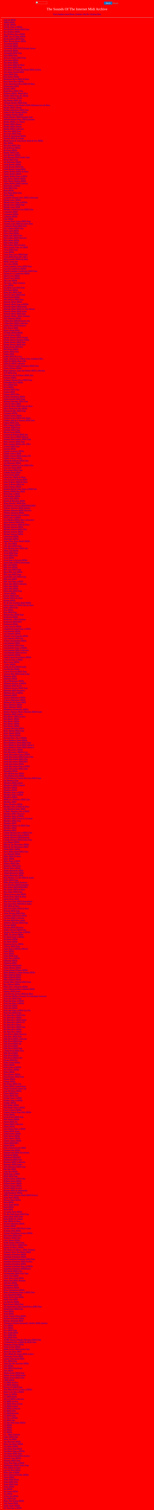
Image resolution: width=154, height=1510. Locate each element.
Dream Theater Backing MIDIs (16, 340)
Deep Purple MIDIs (12, 297)
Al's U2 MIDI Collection (14, 1399)
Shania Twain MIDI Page (14, 1373)
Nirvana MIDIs (10, 925)
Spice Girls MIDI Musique (15, 1280)
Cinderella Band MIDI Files (15, 226)
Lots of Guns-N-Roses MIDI (15, 479)
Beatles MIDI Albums (13, 107)
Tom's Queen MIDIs (12, 1138)
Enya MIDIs (9, 387)
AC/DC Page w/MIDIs (13, 27)
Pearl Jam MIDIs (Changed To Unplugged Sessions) (25, 996)
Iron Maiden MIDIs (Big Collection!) (19, 520)
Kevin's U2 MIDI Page (13, 1387)
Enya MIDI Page (10, 385)
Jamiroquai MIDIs (11, 536)
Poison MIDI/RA (11, 1060)
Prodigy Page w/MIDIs (13, 1100)
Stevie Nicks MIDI (11, 899)
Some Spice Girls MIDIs (14, 1278)
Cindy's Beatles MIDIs (13, 98)
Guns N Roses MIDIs (12, 486)
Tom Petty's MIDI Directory (15, 1034)
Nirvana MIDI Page (12, 911)
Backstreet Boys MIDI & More (16, 79)
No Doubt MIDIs (11, 939)
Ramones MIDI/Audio (13, 1164)
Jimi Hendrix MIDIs (12, 496)
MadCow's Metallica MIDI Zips (17, 799)
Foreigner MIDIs (10, 413)
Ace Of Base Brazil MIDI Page (16, 29)
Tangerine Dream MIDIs (14, 1344)
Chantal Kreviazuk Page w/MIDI (17, 629)
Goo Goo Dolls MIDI (12, 467)
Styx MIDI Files (10, 1337)
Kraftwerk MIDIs (11, 617)
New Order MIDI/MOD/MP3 (16, 887)
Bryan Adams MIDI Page (14, 39)
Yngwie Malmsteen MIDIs (15, 697)
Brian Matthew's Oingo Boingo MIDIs (19, 972)
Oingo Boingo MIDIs (12, 967)
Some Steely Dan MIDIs (14, 1297)
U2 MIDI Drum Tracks (13, 1403)
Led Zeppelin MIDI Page (14, 645)
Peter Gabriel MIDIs (12, 425)
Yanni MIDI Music (11, 1479)
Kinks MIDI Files (11, 607)
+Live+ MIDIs (10, 664)
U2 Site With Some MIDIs (14, 1422)
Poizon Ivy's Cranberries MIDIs (17, 273)
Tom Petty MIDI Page (13, 1036)
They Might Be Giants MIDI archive (19, 1354)
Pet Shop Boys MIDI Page (14, 1027)
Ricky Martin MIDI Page (14, 730)
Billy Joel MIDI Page (12, 569)
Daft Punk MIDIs (11, 290)
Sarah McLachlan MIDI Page (16, 768)
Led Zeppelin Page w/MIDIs (15, 648)
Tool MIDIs (8, 1366)
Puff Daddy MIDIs (11, 1105)
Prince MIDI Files (11, 1095)
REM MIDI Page (11, 1176)
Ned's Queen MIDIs (12, 1136)
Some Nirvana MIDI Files (14, 913)
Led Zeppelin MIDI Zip (13, 638)
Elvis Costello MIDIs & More (16, 259)
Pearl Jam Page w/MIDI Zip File (17, 1010)
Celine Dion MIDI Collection (16, 323)
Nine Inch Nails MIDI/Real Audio (18, 903)
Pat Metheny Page (11, 780)
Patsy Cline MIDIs (11, 231)
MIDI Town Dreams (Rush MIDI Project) (21, 1195)
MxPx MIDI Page (11, 880)
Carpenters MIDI (11, 212)
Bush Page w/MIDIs (12, 185)
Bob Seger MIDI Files (13, 1235)
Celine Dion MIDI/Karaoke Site (17, 321)
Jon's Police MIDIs (11, 1069)
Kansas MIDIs (9, 600)
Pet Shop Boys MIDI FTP (14, 1022)
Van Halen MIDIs (11, 1446)
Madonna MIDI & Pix (13, 685)
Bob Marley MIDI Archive (15, 716)
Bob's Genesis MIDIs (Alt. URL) (17, 444)
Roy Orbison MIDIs (12, 984)
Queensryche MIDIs (12, 1150)
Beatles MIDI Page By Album (16, 95)
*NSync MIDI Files (12, 946)
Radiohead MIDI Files (13, 1159)
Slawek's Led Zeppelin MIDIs (16, 636)
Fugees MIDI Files (11, 422)
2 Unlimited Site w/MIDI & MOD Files (20, 1342)
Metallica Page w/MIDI (13, 794)
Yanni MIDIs (9, 1477)
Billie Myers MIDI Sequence (15, 882)
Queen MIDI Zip (10, 1121)
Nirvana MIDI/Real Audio (14, 920)
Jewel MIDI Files (11, 555)
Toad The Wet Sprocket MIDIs (16, 1363)
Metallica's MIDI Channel (14, 785)
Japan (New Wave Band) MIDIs (17, 541)
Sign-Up (115, 3)
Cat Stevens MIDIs (11, 1302)
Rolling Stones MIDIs (13, 1181)
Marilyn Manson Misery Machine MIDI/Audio (23, 712)
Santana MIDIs (10, 1226)
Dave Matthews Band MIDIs (15, 740)
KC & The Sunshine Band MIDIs (17, 603)
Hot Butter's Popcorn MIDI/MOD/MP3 (20, 505)
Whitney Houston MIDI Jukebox (17, 508)
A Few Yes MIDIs (11, 1496)
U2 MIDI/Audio (10, 1396)
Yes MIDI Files (10, 1498)
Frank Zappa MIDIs (12, 1505)
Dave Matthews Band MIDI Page (17, 742)
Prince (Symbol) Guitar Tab (15, 1088)
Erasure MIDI (9, 392)
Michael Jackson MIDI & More (17, 524)
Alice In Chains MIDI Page (15, 58)
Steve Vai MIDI (10, 1439)
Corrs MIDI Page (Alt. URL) (16, 257)
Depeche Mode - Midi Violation (17, 316)
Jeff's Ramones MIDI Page (15, 1167)
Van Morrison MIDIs (12, 1441)
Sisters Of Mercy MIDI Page (15, 1245)
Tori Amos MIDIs (11, 60)
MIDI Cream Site (11, 261)
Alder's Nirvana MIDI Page (15, 930)
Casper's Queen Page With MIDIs (17, 1112)
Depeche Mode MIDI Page (15, 313)
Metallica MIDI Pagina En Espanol (18, 818)
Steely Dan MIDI (11, 1299)
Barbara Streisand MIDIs (14, 1318)
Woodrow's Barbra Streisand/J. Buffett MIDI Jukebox (26, 1323)
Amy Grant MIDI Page (13, 470)
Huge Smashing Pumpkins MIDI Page (19, 1259)
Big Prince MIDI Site (12, 1084)
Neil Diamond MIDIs (12, 318)
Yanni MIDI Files (11, 1482)
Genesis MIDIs (10, 449)
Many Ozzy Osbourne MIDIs (16, 986)
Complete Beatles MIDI (13, 114)
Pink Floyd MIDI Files (13, 1058)
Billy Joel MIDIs (10, 565)
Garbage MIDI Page (12, 427)
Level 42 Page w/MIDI (13, 659)
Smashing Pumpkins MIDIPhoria (17, 1268)
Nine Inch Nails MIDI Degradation (18, 901)
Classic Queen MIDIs (12, 1140)
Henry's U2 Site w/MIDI (14, 1392)
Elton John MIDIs (11, 586)
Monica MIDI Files (12, 863)
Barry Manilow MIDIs (13, 704)
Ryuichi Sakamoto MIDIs (14, 1223)
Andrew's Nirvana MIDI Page (16, 922)
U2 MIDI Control (11, 1406)
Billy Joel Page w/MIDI (13, 581)
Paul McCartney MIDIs (13, 749)
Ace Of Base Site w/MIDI (14, 34)
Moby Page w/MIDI (12, 861)
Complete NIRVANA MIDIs (15, 915)
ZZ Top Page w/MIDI (13, 1508)
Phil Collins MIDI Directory (15, 238)
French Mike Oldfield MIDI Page (17, 982)
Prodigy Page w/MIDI (13, 1098)
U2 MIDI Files (10, 1415)
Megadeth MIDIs (11, 771)
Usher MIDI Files (11, 1437)
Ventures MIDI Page (12, 1460)
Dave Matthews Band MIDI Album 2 (19, 747)
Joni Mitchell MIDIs (12, 854)
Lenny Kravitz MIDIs (12, 626)
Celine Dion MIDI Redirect (15, 325)
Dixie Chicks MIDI (12, 330)
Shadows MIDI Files (12, 1238)
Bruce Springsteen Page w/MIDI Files (19, 1292)
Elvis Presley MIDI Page (14, 1076)
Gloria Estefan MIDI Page (14, 399)
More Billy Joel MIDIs (13, 572)
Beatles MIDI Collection (14, 129)
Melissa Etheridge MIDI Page (16, 401)
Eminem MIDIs (10, 377)
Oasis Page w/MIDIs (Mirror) (16, 949)
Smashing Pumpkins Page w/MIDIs (18, 1266)
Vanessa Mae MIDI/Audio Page (17, 674)
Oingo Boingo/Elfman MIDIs (16, 970)
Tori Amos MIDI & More (14, 65)
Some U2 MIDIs (10, 1394)
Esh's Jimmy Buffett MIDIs (15, 181)
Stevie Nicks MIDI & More (15, 896)
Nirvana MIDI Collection (14, 918)
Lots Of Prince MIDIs (13, 1091)
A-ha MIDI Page (10, 55)
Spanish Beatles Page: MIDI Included (19, 119)
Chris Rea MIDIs (11, 1171)
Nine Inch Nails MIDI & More (16, 908)
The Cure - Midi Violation (14, 283)
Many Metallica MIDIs (13, 804)
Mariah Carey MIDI (12, 207)
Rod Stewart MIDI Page (13, 1304)
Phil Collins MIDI (11, 242)
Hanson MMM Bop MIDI (14, 491)
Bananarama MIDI (11, 86)
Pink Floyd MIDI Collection (15, 1039)
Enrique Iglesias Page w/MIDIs (16, 515)
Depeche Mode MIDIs (13, 302)
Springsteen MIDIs (11, 1287)
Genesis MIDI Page (12, 446)
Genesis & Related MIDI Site (16, 434)
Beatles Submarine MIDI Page (16, 110)
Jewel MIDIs (9, 558)
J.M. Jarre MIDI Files (13, 546)
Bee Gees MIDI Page (12, 131)
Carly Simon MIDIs (12, 1240)
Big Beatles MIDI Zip (13, 100)
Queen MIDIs (9, 1114)
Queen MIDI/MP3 (11, 1143)
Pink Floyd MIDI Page (13, 1041)
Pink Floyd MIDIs (11, 1055)
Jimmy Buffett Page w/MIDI (15, 176)
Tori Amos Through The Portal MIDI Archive (22, 69)
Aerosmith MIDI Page (13, 53)
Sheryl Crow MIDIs (12, 276)
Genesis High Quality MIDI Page (17, 439)
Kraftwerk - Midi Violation (15, 619)
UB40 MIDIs (9, 1380)
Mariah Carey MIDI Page (14, 204)
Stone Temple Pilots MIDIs (15, 1316)
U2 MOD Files (10, 1411)
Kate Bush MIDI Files (13, 193)
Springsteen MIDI (11, 1285)
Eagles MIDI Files (11, 351)
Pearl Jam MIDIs (11, 1005)
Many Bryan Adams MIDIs (15, 41)
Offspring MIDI (10, 963)
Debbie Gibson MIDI (12, 453)
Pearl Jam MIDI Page (12, 998)
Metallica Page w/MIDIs (14, 792)
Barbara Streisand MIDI (13, 1321)
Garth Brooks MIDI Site (14, 167)
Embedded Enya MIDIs (13, 382)
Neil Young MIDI (11, 1503)
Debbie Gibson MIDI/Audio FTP (17, 456)
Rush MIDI (8, 1209)
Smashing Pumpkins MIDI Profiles (18, 1261)
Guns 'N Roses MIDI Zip (14, 484)
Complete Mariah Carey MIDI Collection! (21, 197)
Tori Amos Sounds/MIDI (14, 72)
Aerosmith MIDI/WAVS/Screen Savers (20, 48)
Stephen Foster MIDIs (13, 415)
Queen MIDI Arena (12, 1131)
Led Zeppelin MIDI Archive (15, 652)
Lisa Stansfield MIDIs (13, 1294)
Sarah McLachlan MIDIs (14, 764)
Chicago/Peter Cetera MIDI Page (17, 221)
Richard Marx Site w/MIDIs (15, 738)
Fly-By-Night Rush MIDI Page (16, 1214)
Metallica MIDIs (10, 787)
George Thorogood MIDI (14, 1358)
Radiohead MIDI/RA (12, 1157)
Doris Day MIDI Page (13, 292)
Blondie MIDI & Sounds (14, 138)
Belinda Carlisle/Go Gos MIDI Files (18, 209)
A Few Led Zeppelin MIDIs (15, 640)
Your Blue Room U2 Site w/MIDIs (18, 1389)
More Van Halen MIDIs (13, 1444)
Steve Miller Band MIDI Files (16, 851)
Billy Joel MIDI (10, 579)
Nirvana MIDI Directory (14, 927)
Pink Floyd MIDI (11, 1046)
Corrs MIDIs (9, 252)
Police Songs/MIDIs (12, 1062)
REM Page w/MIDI (12, 1174)
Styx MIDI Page (10, 1330)
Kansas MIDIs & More (13, 598)
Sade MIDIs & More (12, 1221)
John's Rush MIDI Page (13, 1216)
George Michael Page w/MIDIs (16, 835)
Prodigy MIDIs (10, 1103)
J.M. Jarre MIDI (10, 543)
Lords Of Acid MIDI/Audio (15, 667)
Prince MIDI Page (11, 1093)
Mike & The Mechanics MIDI (16, 847)
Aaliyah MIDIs (10, 20)
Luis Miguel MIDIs (12, 842)
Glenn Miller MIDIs (12, 849)
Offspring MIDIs (10, 960)
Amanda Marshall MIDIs (14, 728)
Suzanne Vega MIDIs (12, 1458)
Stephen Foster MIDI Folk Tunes (17, 418)
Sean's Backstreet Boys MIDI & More (19, 84)
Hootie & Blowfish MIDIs (14, 501)
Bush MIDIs (9, 190)
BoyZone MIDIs (10, 150)
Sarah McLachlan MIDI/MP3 (16, 761)
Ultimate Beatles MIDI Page (15, 103)
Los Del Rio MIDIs (12, 669)
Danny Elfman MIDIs (13, 368)
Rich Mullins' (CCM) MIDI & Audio (19, 877)
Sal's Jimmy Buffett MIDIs (15, 178)
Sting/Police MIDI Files (13, 1309)
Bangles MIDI (9, 88)
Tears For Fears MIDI (13, 1351)
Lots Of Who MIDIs (12, 1470)
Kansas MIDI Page (11, 595)
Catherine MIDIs (10, 216)
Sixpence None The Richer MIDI (17, 1252)
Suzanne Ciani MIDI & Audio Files (18, 223)
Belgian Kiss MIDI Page (14, 614)
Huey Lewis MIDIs (12, 662)
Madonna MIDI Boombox (14, 690)
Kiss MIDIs (8, 610)
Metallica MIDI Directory (14, 813)
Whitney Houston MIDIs (14, 512)
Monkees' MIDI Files (12, 866)
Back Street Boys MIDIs (14, 81)
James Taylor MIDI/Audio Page (17, 1349)
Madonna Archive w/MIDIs (15, 683)
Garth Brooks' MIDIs (12, 164)
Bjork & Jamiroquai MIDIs (15, 136)
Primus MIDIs (9, 1079)
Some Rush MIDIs (11, 1197)
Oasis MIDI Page (11, 956)
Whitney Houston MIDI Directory (18, 510)
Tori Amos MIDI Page (13, 67)
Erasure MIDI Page (12, 389)
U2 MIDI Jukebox (11, 1385)
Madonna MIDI (10, 676)
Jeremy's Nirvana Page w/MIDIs (17, 932)
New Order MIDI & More (14, 889)
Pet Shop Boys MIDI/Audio (15, 1020)
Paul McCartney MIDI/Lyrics (16, 752)
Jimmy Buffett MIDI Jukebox (16, 183)
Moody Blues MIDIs (12, 868)
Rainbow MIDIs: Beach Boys (16, 93)
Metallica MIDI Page (12, 821)
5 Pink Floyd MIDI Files (14, 1050)
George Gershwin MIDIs (14, 451)
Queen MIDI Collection (13, 1124)
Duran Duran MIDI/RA (13, 347)
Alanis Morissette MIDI (13, 870)
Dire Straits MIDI (11, 328)
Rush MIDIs (9, 1202)
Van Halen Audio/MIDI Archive (17, 1456)
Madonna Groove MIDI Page (16, 688)
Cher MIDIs (9, 219)
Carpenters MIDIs (11, 214)
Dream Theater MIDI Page (15, 342)
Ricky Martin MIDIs (12, 733)
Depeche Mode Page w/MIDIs (16, 304)
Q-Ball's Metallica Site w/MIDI (16, 811)
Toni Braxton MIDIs (12, 155)
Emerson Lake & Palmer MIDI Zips (18, 375)
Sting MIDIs (9, 1311)
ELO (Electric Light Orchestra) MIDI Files (21, 366)
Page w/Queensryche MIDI (15, 1148)
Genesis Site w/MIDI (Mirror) (16, 437)
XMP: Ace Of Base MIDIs (14, 36)
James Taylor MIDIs (12, 1347)
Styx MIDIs (8, 1325)
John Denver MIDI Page (14, 299)
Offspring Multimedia (13, 965)
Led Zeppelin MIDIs (12, 631)
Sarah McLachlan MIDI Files (16, 759)
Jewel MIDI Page (11, 553)
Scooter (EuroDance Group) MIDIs (18, 1233)
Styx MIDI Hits (10, 1335)
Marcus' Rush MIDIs (12, 1200)
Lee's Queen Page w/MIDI (14, 1129)
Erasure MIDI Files (12, 394)
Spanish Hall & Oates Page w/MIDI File (20, 489)
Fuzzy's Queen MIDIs (13, 1110)
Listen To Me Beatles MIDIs (15, 112)
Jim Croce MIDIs (11, 264)
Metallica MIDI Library (13, 783)
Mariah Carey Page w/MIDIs (15, 202)
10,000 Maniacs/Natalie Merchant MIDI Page (22, 778)
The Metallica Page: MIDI (14, 809)
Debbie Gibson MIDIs (13, 458)
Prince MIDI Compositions (15, 1086)
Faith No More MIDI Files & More (18, 406)
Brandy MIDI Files (11, 152)
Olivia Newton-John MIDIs (15, 894)
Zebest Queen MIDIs (12, 1133)
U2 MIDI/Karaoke (11, 1413)
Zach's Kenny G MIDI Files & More (19, 605)
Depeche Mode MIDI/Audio (15, 306)
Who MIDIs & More (12, 1467)
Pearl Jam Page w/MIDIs (14, 1001)
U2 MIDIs (8, 1425)
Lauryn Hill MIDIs (11, 498)
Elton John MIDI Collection (15, 584)
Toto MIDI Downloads (13, 1368)
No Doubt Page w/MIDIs (14, 937)
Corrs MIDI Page (11, 249)
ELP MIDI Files (10, 373)
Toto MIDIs (8, 1370)
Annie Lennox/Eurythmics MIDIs (17, 657)
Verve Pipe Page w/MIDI (14, 1463)
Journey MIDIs (10, 593)
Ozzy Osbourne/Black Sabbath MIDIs (19, 989)
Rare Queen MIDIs (11, 1119)
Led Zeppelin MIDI (12, 643)
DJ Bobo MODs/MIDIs (13, 332)
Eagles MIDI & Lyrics (13, 356)
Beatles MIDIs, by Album (14, 122)
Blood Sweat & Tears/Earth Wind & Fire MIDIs (23, 140)
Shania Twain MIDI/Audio (15, 1375)
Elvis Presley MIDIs (12, 1074)
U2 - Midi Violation (12, 1434)
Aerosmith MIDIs (11, 43)
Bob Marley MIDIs (11, 719)
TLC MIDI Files (10, 1361)
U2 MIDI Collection (12, 1408)
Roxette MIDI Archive (13, 1188)
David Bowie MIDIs (12, 148)
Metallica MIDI (10, 802)
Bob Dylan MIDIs (11, 349)
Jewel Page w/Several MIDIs (15, 560)
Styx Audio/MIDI (11, 1332)
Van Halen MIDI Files (13, 1453)
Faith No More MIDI (12, 403)
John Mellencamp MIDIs (14, 773)
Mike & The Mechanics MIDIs (16, 844)
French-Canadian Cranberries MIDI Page (20, 271)
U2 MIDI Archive (11, 1382)
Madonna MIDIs (10, 678)
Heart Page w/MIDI (12, 494)
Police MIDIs (9, 1065)
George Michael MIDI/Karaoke (16, 837)
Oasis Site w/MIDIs (12, 958)
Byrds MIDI (9, 195)
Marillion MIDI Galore (13, 714)
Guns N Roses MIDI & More (16, 482)
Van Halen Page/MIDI (13, 1448)
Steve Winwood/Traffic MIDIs (16, 1475)
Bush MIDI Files (10, 188)
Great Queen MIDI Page (14, 1117)
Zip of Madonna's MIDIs (14, 681)
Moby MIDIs (9, 858)
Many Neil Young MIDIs (14, 1501)
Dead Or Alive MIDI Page (14, 294)
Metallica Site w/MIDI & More (16, 806)
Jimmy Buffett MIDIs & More (16, 171)
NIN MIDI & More (12, 906)
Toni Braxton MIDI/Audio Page (17, 157)
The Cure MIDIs (10, 280)
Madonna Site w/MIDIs (13, 693)
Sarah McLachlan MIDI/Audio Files (18, 757)
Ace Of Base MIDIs (12, 31)
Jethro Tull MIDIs (11, 550)
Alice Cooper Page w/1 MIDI (16, 247)
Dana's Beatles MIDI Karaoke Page (18, 117)
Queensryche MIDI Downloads (16, 1152)
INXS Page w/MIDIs (12, 517)
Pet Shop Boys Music (12, 1024)
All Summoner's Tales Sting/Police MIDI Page (23, 1306)
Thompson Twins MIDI (13, 1356)
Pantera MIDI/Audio (12, 991)
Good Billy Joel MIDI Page (15, 576)
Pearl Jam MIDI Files (12, 1012)
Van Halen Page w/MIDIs (14, 1451)
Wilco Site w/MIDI (11, 1472)
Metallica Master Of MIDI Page (17, 825)
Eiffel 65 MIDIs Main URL (15, 361)
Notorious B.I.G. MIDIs (13, 944)
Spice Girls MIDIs (11, 1276)
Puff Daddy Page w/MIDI (14, 1107)
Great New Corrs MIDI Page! (16, 254)
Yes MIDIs (8, 1489)
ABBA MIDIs (9, 22)
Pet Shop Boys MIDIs (13, 1017)
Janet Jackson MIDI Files (14, 522)
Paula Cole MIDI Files (13, 235)
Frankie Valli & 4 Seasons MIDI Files (19, 420)
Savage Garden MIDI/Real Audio (17, 1228)
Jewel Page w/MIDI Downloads (17, 562)
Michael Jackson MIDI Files (15, 529)
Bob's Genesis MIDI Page (14, 441)
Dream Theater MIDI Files (15, 344)
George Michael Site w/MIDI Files (18, 832)
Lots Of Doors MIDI (12, 335)
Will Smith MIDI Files (13, 1271)
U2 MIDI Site (9, 1420)
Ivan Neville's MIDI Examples (16, 885)
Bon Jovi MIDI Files (12, 145)
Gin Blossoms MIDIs (12, 463)
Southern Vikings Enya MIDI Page (18, 380)
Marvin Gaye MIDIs (12, 432)
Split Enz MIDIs (10, 1283)
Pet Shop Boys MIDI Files (14, 1015)
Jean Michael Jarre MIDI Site (16, 548)
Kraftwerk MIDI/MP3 (13, 621)
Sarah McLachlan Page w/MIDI (17, 754)
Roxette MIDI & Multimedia (15, 1190)
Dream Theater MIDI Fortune (16, 337)
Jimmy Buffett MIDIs (12, 174)
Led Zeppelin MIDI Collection (16, 650)
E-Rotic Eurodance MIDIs (14, 396)
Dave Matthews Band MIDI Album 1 (19, 745)
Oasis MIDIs (9, 951)
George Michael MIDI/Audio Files (18, 840)
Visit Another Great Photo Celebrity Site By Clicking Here (77, 14)
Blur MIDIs (8, 143)
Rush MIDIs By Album (13, 1219)
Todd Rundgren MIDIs (13, 1193)
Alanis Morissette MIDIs (14, 873)
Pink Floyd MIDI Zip (12, 1043)
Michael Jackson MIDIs (13, 527)
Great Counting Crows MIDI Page (18, 266)
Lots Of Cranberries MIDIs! (15, 268)
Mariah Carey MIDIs (12, 200)
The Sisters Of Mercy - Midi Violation (19, 1249)
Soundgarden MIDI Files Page (16, 1273)
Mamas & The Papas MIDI (15, 702)
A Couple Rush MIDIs (13, 1212)
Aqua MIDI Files (11, 74)
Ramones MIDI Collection (14, 1162)
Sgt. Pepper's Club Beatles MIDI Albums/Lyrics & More (27, 105)
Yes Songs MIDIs (11, 1491)
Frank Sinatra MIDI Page (14, 1242)
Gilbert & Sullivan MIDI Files (16, 460)
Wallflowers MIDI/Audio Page (16, 1465)
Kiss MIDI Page (10, 612)
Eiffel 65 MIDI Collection (14, 363)
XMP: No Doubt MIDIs (13, 934)
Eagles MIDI (9, 354)
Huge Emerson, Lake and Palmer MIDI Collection (24, 370)
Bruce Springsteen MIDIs (14, 1290)
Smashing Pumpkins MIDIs (15, 1254)
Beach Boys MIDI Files (13, 91)
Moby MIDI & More (12, 856)
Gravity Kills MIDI (12, 475)
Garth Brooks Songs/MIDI (14, 169)
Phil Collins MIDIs (11, 240)
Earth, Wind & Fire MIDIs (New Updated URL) (23, 358)
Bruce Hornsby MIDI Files (15, 503)
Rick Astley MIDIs (11, 76)
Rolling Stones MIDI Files (14, 1178)
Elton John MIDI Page (13, 591)
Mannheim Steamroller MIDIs (16, 709)
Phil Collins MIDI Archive (14, 245)
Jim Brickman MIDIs (12, 162)
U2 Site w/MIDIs (11, 1418)
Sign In (108, 3)
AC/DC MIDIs (10, 24)
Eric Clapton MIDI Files (14, 228)
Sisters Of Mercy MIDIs (14, 1247)
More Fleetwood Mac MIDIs (15, 408)
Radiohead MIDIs (11, 1155)
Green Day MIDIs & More (15, 477)
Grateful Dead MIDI (12, 472)
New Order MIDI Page (13, 892)
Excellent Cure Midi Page (14, 287)
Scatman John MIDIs (12, 1230)
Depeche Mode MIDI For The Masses (19, 309)
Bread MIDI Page (11, 159)
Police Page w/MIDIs (12, 1067)
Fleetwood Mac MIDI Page (15, 411)
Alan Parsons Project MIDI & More (18, 994)
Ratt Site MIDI (10, 1169)
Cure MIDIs (9, 285)
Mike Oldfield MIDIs (12, 975)
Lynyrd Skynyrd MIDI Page (15, 671)
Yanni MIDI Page (11, 1484)
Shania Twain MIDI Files (14, 1377)
